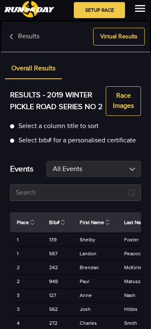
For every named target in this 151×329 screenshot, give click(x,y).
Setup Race (99, 10)
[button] (33, 69)
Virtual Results (119, 36)
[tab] (33, 69)
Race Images (123, 101)
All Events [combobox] (67, 169)
